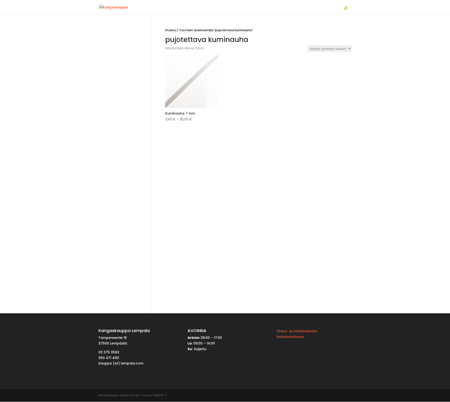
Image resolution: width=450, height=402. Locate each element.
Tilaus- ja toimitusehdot (297, 331)
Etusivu (170, 30)
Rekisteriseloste (290, 336)
